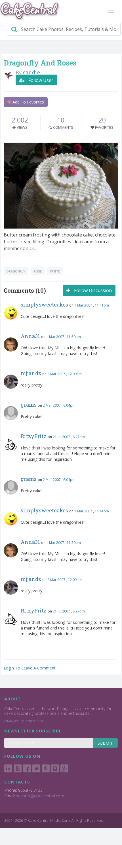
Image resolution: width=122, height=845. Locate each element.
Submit (105, 743)
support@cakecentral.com (40, 795)
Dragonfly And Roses (40, 62)
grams (29, 404)
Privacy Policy (14, 721)
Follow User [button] (40, 80)
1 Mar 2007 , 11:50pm (63, 336)
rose (37, 271)
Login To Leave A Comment (30, 668)
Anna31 (30, 336)
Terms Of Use (34, 721)
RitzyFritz (34, 436)
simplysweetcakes (44, 304)
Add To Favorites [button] (27, 102)
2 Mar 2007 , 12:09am (64, 373)
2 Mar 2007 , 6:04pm (59, 405)
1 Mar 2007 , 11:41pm (91, 305)
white (55, 271)
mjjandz (31, 373)
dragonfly (16, 271)
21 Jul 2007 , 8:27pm (69, 436)
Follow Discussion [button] (92, 290)
